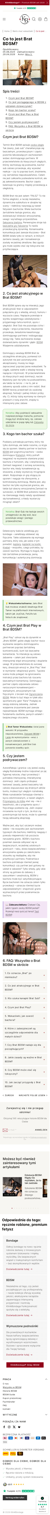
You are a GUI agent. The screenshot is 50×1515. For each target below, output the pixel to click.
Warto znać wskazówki (22, 31)
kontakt (6, 1423)
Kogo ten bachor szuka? (22, 109)
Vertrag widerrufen (15, 1512)
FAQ (5, 1420)
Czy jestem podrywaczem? (23, 121)
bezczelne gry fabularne (19, 228)
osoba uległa (37, 143)
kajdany (17, 551)
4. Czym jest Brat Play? (18, 1015)
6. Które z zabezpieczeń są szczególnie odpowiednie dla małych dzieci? (21, 1040)
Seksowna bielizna (12, 224)
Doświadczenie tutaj (17, 1280)
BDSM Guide (9, 1409)
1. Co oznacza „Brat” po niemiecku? (18, 982)
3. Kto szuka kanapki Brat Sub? (22, 1006)
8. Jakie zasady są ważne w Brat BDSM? (21, 1067)
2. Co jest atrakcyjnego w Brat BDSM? (22, 995)
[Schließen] (47, 3)
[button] (4, 19)
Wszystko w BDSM (12, 1402)
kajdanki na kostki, (31, 551)
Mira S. (28, 54)
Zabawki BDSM (31, 739)
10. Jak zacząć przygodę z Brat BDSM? (23, 1092)
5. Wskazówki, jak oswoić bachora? (19, 1025)
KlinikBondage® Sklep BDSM (24, 1379)
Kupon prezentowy (12, 1412)
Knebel (6, 554)
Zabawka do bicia (19, 429)
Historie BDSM (10, 1405)
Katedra (27, 459)
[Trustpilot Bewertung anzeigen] (24, 1505)
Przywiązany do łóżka (30, 807)
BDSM (40, 342)
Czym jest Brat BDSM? (21, 97)
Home (7, 31)
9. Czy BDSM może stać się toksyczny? (20, 1079)
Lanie (8, 743)
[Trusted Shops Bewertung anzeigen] (24, 1499)
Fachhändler (9, 1416)
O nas (6, 1398)
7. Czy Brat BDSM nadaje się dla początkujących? (23, 1054)
